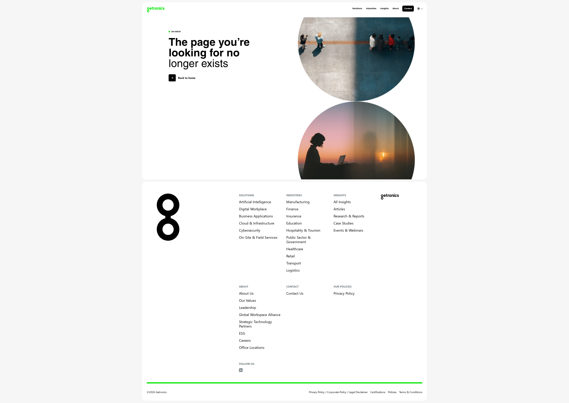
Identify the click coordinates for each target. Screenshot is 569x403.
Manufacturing (298, 201)
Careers (245, 340)
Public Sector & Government (298, 239)
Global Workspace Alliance (259, 314)
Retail (290, 256)
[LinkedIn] (241, 370)
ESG (242, 333)
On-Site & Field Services (258, 237)
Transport (293, 263)
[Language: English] (419, 8)
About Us (246, 293)
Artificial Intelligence (255, 201)
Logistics (293, 270)
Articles (339, 208)
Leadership (247, 307)
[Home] (154, 9)
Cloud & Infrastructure (256, 223)
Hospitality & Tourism (303, 230)
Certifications (377, 392)
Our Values (247, 300)
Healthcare (294, 248)
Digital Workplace (253, 208)
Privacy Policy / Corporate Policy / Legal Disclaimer (338, 392)
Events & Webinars (348, 230)
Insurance (293, 216)
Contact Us (294, 293)
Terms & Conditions (410, 392)
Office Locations (251, 347)
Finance (292, 208)
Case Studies (343, 223)
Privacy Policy (344, 293)
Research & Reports (349, 216)
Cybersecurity (249, 230)
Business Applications (256, 216)
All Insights (342, 201)
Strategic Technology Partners (255, 323)
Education (294, 223)
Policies (392, 392)
